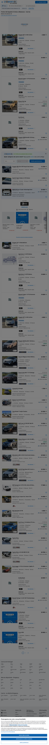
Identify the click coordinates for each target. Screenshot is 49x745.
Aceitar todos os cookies (24, 735)
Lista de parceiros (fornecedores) (8, 731)
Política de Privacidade (22, 725)
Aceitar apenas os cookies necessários (24, 738)
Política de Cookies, (13, 725)
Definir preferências (24, 742)
